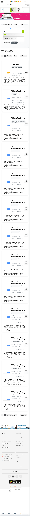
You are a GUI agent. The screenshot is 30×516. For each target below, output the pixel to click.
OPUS (21, 514)
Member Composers (20, 437)
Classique (13, 97)
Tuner (17, 464)
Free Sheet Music (8, 454)
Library (15, 514)
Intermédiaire (14, 69)
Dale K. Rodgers (21, 73)
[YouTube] (13, 476)
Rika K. (13, 102)
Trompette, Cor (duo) (16, 150)
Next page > (23, 55)
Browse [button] (9, 514)
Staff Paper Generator (20, 461)
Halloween (19, 97)
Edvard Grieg (14, 98)
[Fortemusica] (10, 490)
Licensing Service (19, 441)
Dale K (13, 71)
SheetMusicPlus (15, 75)
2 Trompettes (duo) (15, 231)
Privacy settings (5, 447)
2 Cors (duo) (14, 94)
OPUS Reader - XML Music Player (21, 455)
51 (10, 55)
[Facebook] (9, 476)
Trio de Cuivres (14, 204)
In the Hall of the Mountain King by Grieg (18, 90)
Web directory (19, 466)
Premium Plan (18, 443)
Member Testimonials (6, 441)
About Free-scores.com (7, 437)
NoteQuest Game (19, 459)
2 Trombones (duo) (15, 341)
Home (3, 514)
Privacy (3, 445)
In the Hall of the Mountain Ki (17, 100)
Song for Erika (15, 64)
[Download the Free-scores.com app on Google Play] (15, 482)
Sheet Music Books (8, 456)
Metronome (18, 457)
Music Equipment (7, 460)
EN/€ (28, 5)
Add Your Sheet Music (20, 439)
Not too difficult (18, 71)
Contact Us (4, 439)
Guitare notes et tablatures (17, 67)
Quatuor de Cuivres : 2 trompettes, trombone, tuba (18, 122)
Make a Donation (19, 445)
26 (7, 55)
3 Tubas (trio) (14, 258)
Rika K (15, 42)
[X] (16, 476)
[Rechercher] (24, 4)
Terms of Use (5, 443)
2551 (15, 55)
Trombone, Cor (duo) (16, 177)
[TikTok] (20, 476)
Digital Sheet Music (8, 458)
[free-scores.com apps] (2, 10)
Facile (19, 94)
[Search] (23, 31)
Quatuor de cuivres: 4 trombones (18, 312)
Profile (27, 514)
